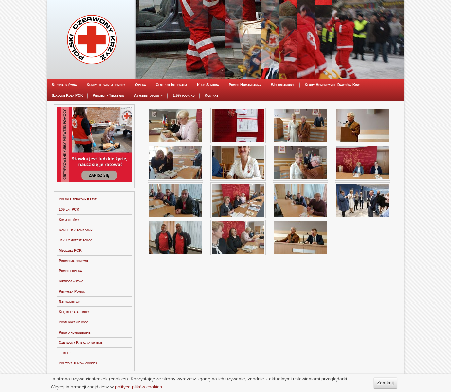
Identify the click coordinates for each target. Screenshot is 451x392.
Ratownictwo (69, 301)
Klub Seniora (208, 85)
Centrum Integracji (171, 85)
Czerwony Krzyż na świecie (80, 342)
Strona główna (64, 85)
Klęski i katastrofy (74, 312)
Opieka (140, 85)
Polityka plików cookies (78, 363)
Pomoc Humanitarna (245, 85)
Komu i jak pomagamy (75, 230)
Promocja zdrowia (73, 261)
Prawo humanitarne (74, 332)
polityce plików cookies (138, 386)
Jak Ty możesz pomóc (75, 240)
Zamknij (385, 382)
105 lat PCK (69, 209)
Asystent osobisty (148, 95)
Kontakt (211, 95)
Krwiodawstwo (71, 281)
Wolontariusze (283, 85)
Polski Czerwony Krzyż (78, 199)
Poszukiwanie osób (73, 322)
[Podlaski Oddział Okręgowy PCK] (91, 39)
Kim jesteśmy (69, 220)
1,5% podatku (184, 95)
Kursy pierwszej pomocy (106, 85)
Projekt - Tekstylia (108, 95)
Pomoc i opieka (70, 271)
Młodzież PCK (70, 250)
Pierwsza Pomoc (72, 291)
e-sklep (64, 353)
